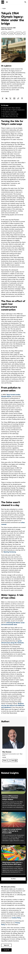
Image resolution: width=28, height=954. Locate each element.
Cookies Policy (16, 918)
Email (13, 760)
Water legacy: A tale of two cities (10, 116)
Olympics (18, 33)
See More (13, 878)
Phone (4, 760)
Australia (11, 33)
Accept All (6, 949)
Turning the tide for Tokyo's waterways (11, 107)
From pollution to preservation (10, 111)
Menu (6, 2)
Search (25, 2)
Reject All (6, 945)
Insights (4, 8)
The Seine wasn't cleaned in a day (10, 114)
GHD (2, 2)
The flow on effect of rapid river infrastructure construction (14, 109)
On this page (4, 105)
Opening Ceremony (10, 552)
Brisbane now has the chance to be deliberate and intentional (12, 705)
